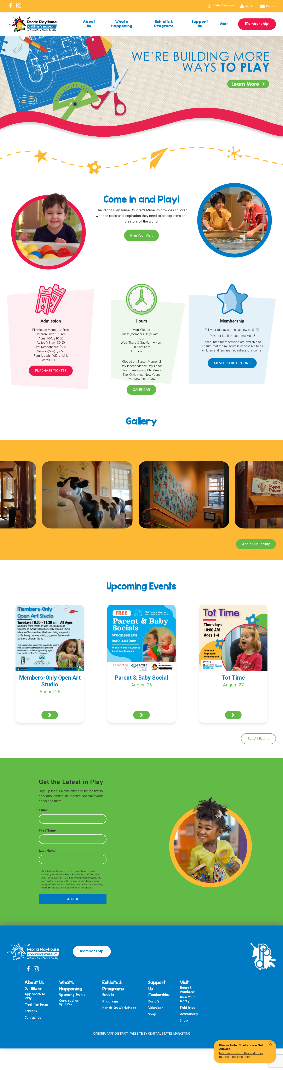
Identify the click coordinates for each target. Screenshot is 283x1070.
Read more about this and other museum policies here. (241, 1054)
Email (43, 810)
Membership (257, 23)
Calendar (141, 390)
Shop (152, 1014)
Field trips (187, 1008)
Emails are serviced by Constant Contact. (70, 887)
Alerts (249, 6)
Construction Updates (69, 1002)
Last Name (47, 850)
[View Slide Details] (141, 98)
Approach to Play (35, 996)
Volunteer (155, 1008)
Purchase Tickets (51, 370)
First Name (47, 830)
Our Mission (33, 989)
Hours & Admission (187, 989)
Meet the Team (36, 1004)
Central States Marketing (169, 1033)
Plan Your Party (187, 999)
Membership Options (232, 363)
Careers (271, 6)
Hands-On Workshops (119, 1008)
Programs (110, 1001)
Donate (154, 1001)
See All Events (258, 739)
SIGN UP (72, 899)
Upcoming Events (72, 995)
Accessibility (189, 1014)
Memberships (158, 995)
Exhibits (108, 995)
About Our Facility (256, 544)
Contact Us (33, 1017)
